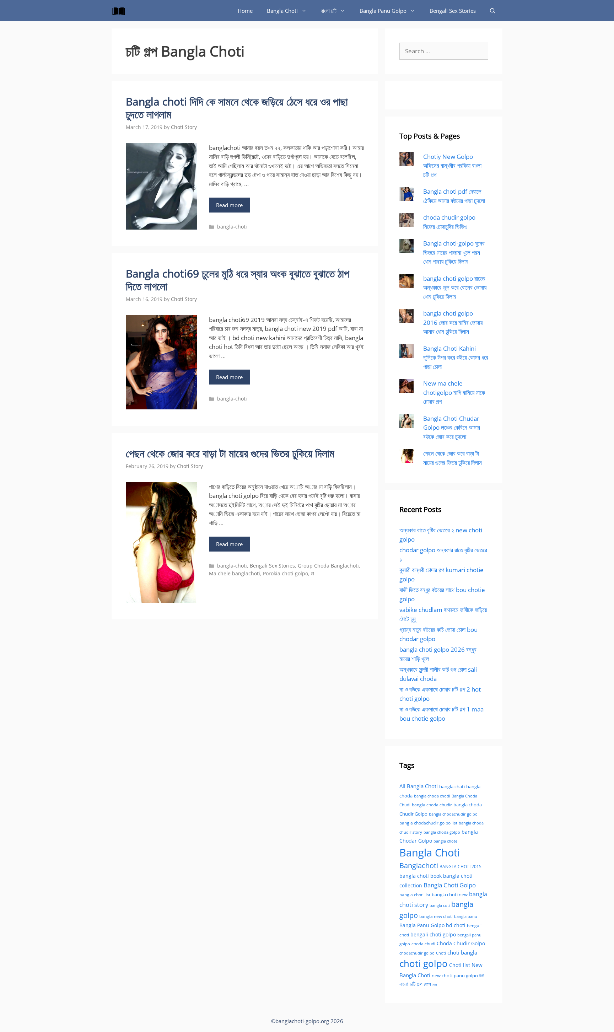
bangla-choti (232, 226)
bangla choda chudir (432, 804)
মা (312, 573)
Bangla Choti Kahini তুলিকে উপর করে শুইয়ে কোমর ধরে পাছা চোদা (455, 357)
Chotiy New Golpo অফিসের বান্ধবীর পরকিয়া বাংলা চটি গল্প (452, 165)
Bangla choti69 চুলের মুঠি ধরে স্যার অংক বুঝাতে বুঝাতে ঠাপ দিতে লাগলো (237, 280)
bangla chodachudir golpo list (428, 823)
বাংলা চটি (328, 10)
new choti (442, 975)
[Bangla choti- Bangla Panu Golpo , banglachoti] (120, 10)
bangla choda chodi (432, 796)
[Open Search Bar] (492, 10)
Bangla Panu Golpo (383, 10)
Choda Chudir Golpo (461, 943)
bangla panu (465, 916)
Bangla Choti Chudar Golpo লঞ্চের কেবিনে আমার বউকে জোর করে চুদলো (451, 427)
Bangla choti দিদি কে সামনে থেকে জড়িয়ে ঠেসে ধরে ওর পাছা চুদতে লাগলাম (237, 108)
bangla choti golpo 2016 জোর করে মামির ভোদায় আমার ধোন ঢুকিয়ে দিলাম (453, 322)
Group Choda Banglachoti (328, 565)
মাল (434, 984)
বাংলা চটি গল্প (410, 984)
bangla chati (452, 786)
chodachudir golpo (417, 953)
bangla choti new (450, 894)
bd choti (455, 925)
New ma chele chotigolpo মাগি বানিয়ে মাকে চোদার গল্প (454, 392)
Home (245, 10)
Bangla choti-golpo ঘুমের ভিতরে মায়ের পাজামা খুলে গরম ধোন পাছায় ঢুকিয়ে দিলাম (454, 252)
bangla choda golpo (442, 832)
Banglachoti (418, 865)
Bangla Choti (282, 10)
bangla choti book (420, 875)
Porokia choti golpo (285, 573)
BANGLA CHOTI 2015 (460, 866)
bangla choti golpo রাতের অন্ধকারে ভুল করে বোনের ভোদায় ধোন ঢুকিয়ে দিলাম (454, 287)
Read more (229, 205)
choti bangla (462, 952)
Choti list (459, 965)
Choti (441, 953)
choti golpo (423, 963)
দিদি (481, 975)
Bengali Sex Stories (453, 10)
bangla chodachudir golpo (453, 814)
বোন (427, 984)
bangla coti (440, 905)
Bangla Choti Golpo (450, 885)
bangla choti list (414, 894)
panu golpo (466, 975)
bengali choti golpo (433, 934)
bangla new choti (436, 916)
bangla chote (445, 841)
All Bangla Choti (418, 786)
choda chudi (423, 943)
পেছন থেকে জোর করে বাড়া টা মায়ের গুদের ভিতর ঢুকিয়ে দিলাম (230, 453)
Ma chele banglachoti (234, 573)
